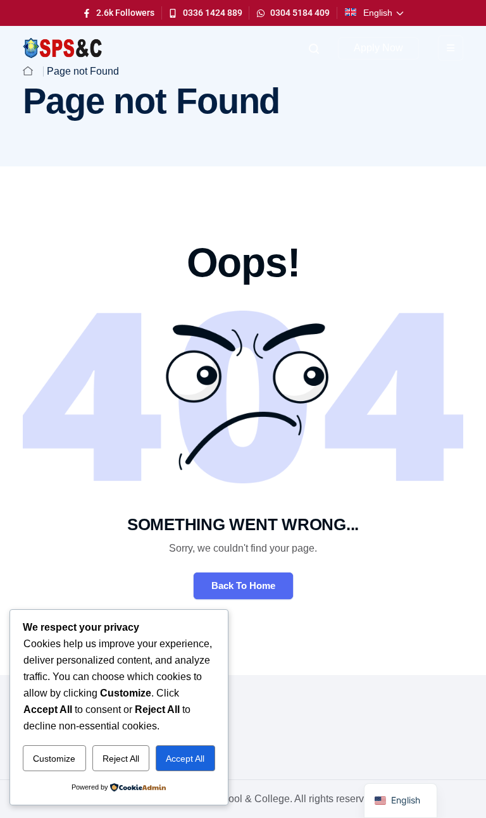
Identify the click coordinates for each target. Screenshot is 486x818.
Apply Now (378, 47)
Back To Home (243, 585)
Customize (54, 758)
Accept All (185, 758)
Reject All (121, 758)
